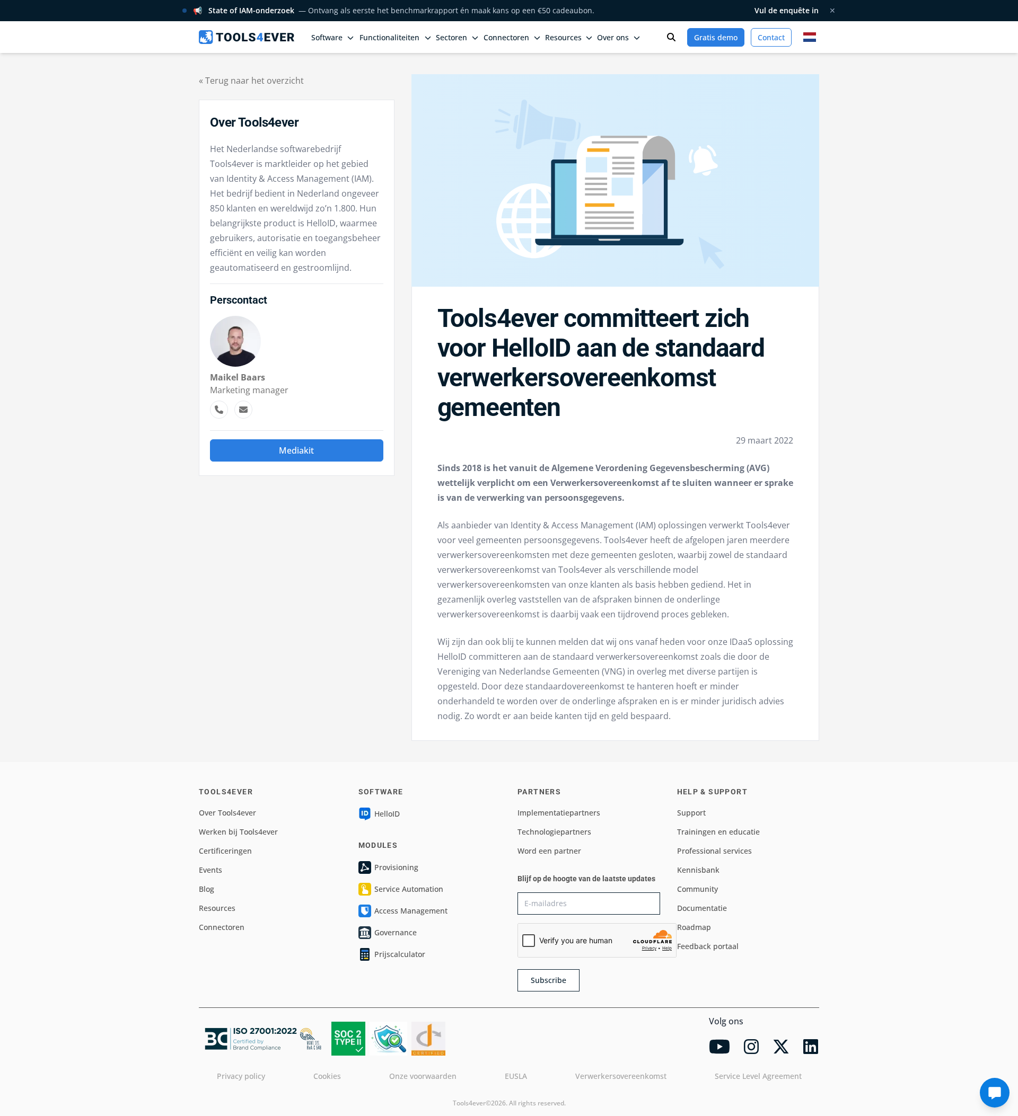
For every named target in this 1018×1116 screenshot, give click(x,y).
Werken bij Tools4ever (238, 832)
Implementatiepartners (558, 813)
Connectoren (221, 927)
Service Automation (408, 889)
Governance (395, 932)
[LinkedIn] (810, 1046)
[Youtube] (719, 1046)
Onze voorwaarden (423, 1076)
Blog (206, 889)
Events (210, 870)
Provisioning (396, 867)
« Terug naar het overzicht (251, 80)
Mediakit (296, 450)
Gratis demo (716, 37)
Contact (771, 37)
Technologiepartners (554, 832)
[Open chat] (995, 1093)
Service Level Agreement (758, 1076)
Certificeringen (225, 851)
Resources (217, 908)
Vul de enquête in (786, 10)
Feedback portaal (708, 946)
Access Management (410, 911)
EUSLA (516, 1076)
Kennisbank (698, 870)
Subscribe (548, 980)
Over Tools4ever (227, 813)
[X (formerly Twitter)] (781, 1046)
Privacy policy (241, 1076)
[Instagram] (751, 1046)
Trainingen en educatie (718, 832)
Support (691, 813)
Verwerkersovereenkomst (620, 1076)
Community (697, 889)
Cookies (327, 1076)
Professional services (714, 851)
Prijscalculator (399, 954)
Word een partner (549, 851)
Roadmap (694, 927)
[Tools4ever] (246, 37)
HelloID (387, 814)
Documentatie (702, 908)
